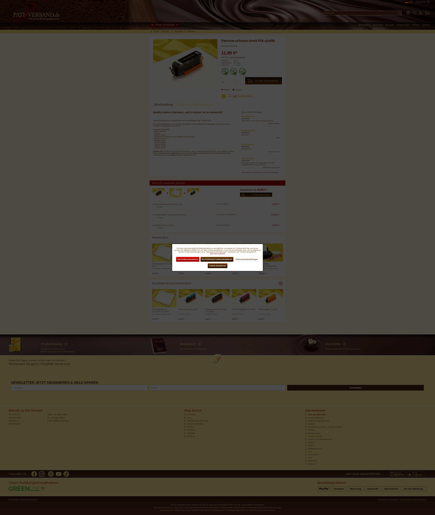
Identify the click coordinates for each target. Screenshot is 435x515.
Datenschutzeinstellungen (247, 259)
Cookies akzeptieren (217, 266)
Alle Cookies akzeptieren (188, 259)
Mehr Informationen (217, 254)
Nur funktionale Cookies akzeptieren (217, 259)
